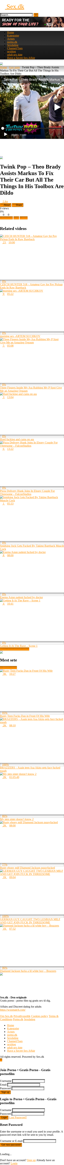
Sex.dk (14, 6)
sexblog (11, 51)
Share (18, 205)
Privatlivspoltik (22, 1016)
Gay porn (14, 67)
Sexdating (12, 45)
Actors (11, 38)
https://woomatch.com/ (12, 1009)
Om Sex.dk (6, 1016)
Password (5, 1088)
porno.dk (12, 41)
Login (4, 1117)
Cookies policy (39, 1016)
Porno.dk (18, 1019)
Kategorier (13, 35)
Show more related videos (14, 649)
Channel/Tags (15, 48)
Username (5, 1080)
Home (10, 32)
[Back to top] (1, 1059)
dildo (25, 217)
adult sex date (14, 54)
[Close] (1, 1063)
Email (3, 1084)
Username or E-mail (11, 1140)
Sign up (5, 1092)
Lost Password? (18, 1117)
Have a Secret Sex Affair (21, 57)
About (6, 205)
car (17, 217)
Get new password (10, 1144)
